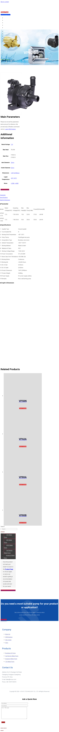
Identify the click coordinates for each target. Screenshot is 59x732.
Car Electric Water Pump (8, 552)
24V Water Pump (8, 541)
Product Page (9, 569)
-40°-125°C (14, 178)
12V (12, 144)
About (5, 18)
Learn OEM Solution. (10, 129)
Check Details (22, 408)
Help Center (7, 25)
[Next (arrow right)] (2, 730)
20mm (12, 162)
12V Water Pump (8, 536)
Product (6, 20)
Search (3, 526)
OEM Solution (8, 22)
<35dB (12, 183)
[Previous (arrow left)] (1, 730)
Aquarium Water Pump (9, 557)
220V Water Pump (8, 546)
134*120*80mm (15, 173)
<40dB (16, 183)
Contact (6, 27)
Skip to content (5, 2)
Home (2, 59)
